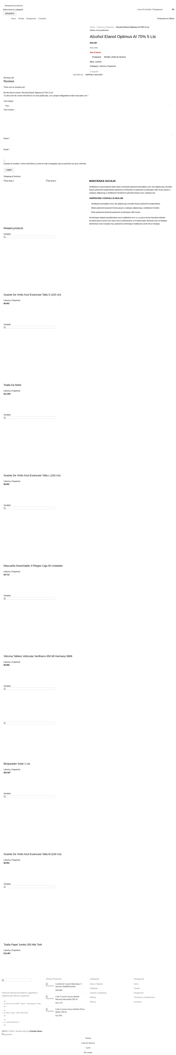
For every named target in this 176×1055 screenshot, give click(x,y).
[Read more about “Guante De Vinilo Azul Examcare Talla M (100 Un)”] (7, 874)
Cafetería (94, 988)
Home (92, 27)
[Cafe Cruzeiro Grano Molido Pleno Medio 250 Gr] (50, 1012)
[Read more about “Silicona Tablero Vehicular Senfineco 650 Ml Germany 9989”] (7, 676)
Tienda (137, 988)
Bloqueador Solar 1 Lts (17, 763)
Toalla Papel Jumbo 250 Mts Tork (23, 944)
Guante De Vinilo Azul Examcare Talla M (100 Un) (32, 854)
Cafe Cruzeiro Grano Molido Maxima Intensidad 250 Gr (67, 998)
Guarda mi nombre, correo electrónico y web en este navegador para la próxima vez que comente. (45, 164)
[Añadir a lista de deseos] (7, 308)
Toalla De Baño (12, 384)
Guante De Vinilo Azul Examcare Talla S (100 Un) (32, 294)
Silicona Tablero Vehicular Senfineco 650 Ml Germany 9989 (38, 656)
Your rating (9, 101)
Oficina (93, 1002)
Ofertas (93, 997)
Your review (9, 110)
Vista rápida (7, 320)
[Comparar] (7, 290)
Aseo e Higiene (96, 984)
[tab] (78, 75)
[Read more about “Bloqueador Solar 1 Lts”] (7, 783)
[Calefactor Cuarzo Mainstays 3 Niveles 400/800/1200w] (50, 987)
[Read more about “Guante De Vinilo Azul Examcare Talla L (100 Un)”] (7, 495)
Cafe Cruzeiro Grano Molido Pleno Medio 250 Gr (70, 1010)
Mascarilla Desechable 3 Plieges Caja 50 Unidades (33, 565)
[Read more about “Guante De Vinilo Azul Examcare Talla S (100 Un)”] (7, 314)
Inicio (136, 984)
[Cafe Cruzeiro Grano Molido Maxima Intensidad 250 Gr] (50, 999)
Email (7, 149)
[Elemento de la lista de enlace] (22, 1014)
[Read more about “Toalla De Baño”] (7, 404)
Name (7, 138)
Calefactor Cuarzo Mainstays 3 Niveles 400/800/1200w (68, 985)
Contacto (138, 1002)
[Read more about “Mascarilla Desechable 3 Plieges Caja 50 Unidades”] (7, 585)
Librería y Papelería (105, 27)
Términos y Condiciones (144, 997)
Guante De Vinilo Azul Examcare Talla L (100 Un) (32, 475)
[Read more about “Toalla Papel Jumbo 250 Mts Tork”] (7, 964)
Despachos (139, 993)
